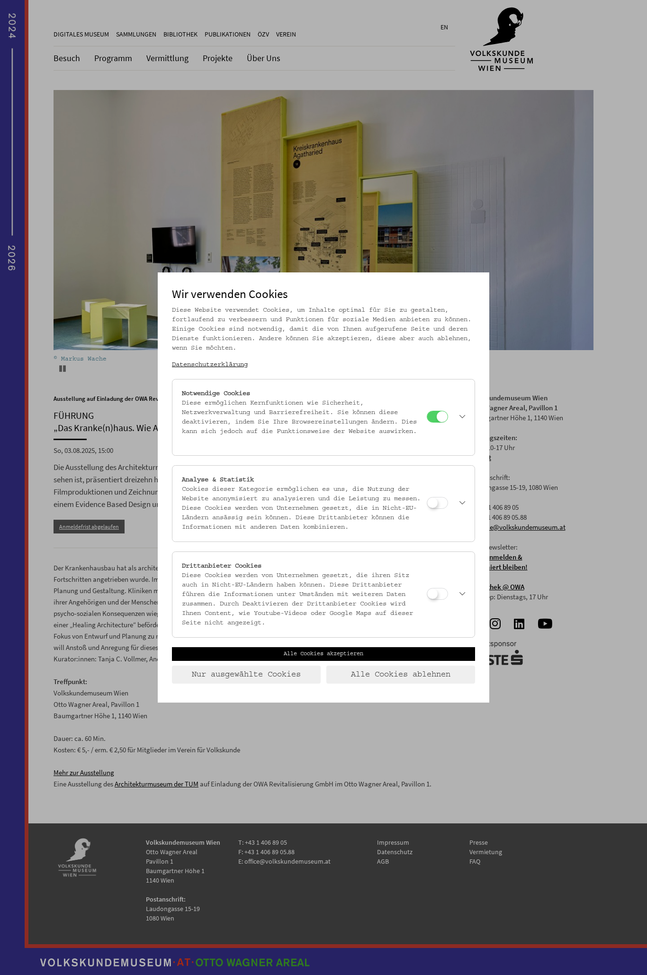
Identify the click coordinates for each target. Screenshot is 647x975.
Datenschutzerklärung (210, 365)
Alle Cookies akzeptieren (323, 653)
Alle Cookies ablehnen (400, 674)
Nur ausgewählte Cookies (246, 674)
